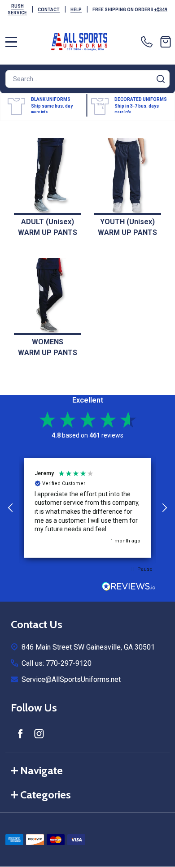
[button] (11, 508)
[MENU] (11, 42)
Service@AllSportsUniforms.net (71, 679)
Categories (45, 794)
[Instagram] (39, 733)
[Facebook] (20, 733)
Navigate (41, 770)
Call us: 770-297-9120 (57, 663)
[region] (87, 508)
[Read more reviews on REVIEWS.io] (129, 587)
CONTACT (49, 9)
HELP (76, 9)
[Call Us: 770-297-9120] (148, 41)
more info (39, 112)
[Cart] (165, 41)
